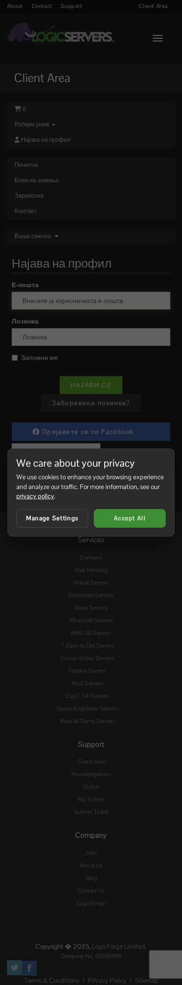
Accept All (130, 518)
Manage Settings (52, 518)
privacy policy (35, 496)
